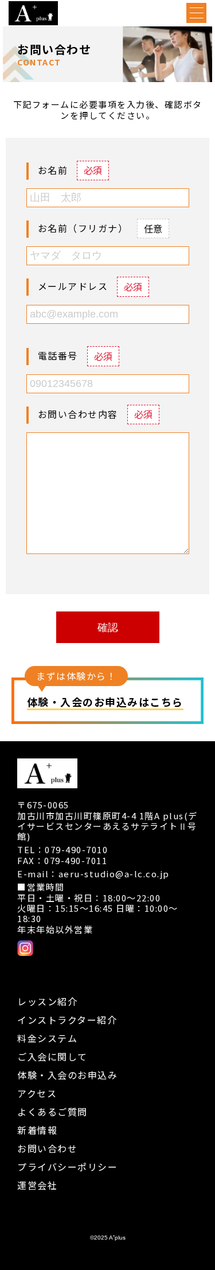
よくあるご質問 (52, 1111)
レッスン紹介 (47, 1001)
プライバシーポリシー (67, 1167)
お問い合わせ (47, 1148)
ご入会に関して (52, 1056)
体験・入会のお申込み (67, 1075)
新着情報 (37, 1130)
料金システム (47, 1038)
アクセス (37, 1093)
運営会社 (37, 1185)
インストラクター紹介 (67, 1020)
